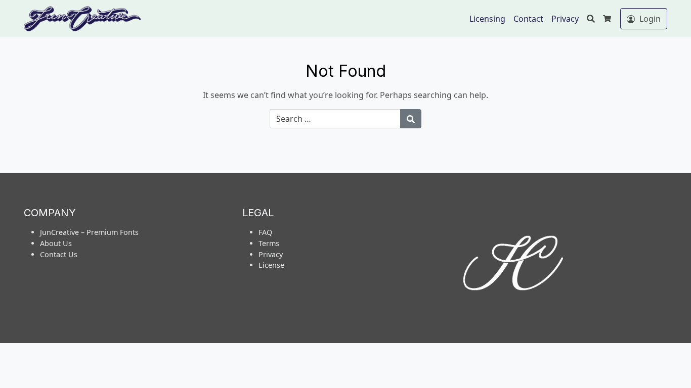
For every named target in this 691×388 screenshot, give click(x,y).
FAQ (265, 232)
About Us (56, 243)
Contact (528, 18)
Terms (268, 243)
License (271, 265)
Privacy (565, 18)
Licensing (487, 18)
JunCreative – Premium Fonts (89, 232)
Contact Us (58, 254)
